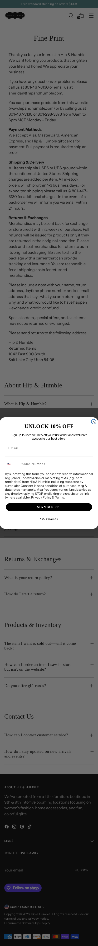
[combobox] (11, 464)
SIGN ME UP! (49, 507)
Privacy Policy (41, 497)
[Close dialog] (93, 421)
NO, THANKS (49, 519)
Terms (59, 497)
